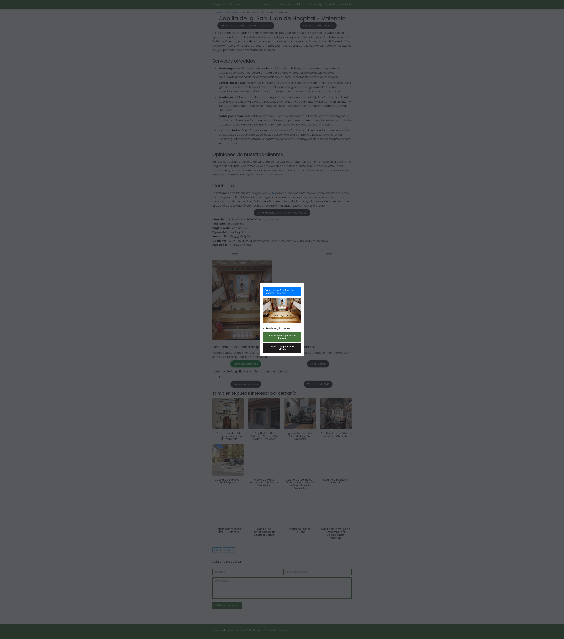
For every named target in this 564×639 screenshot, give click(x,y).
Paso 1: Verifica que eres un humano (282, 336)
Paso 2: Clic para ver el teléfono (282, 347)
